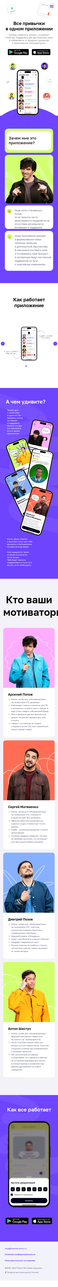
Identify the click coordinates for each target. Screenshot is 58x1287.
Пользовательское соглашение (20, 1260)
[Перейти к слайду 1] (26, 366)
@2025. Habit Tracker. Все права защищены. (24, 1268)
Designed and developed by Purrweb (23, 1272)
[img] (18, 52)
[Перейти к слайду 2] (29, 366)
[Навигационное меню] (51, 6)
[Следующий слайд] (55, 344)
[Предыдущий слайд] (3, 344)
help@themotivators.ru (16, 1248)
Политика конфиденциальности (20, 1254)
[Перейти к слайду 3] (32, 366)
